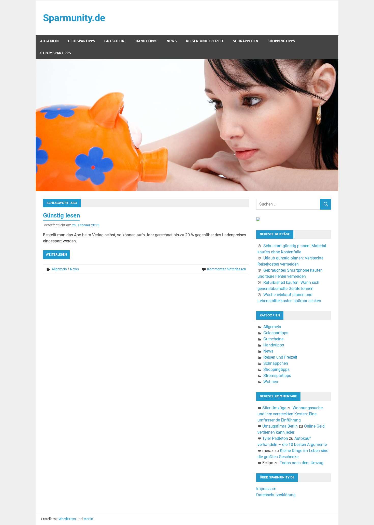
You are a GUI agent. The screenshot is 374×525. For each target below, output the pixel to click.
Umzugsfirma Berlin (280, 426)
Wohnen (270, 381)
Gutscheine (115, 41)
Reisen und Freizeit (205, 41)
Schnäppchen (245, 41)
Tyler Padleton (275, 438)
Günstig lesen (61, 215)
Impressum (266, 488)
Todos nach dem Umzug (301, 462)
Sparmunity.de (74, 17)
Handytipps (146, 41)
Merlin (88, 519)
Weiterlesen (56, 254)
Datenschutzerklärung (276, 494)
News (172, 41)
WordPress (67, 519)
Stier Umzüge (274, 407)
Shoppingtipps (281, 41)
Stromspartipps (55, 53)
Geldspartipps (81, 41)
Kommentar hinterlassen (226, 269)
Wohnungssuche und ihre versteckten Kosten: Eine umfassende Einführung (290, 413)
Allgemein (49, 41)
